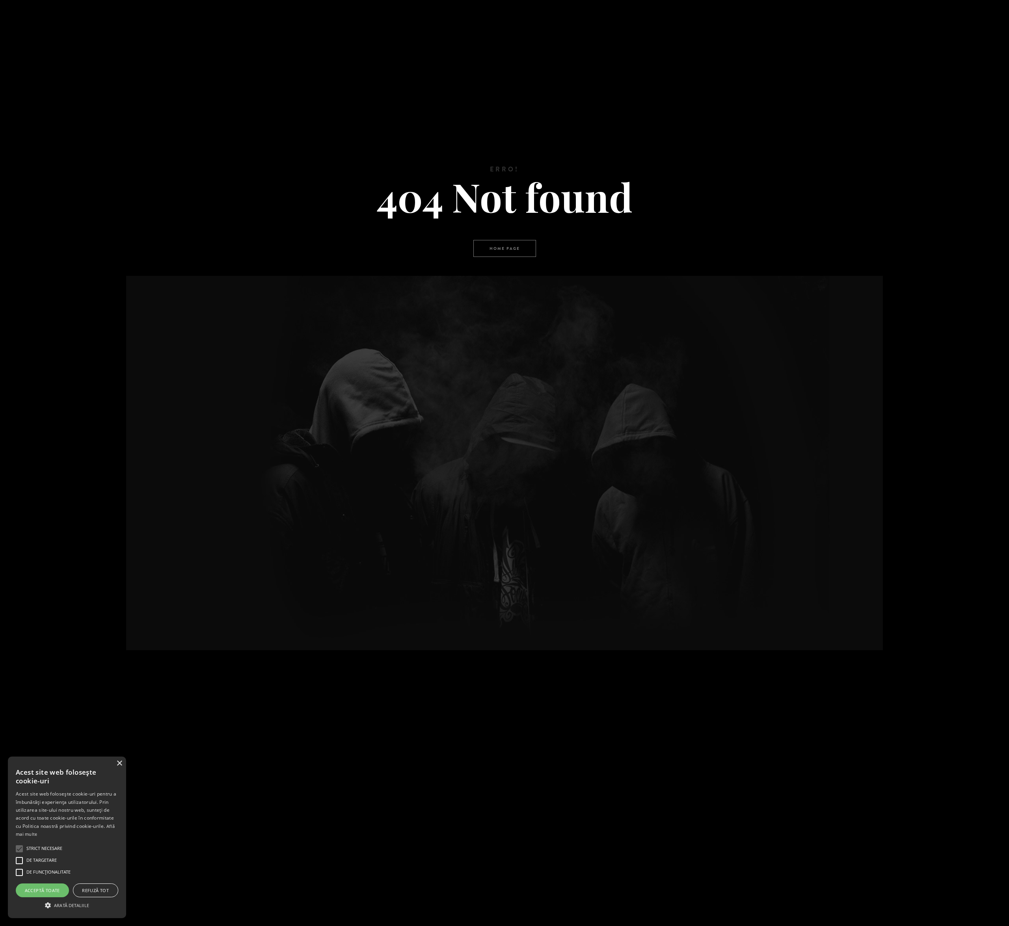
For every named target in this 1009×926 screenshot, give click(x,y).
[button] (67, 904)
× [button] (119, 763)
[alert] (67, 837)
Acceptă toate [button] (42, 890)
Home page (505, 248)
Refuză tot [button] (95, 890)
